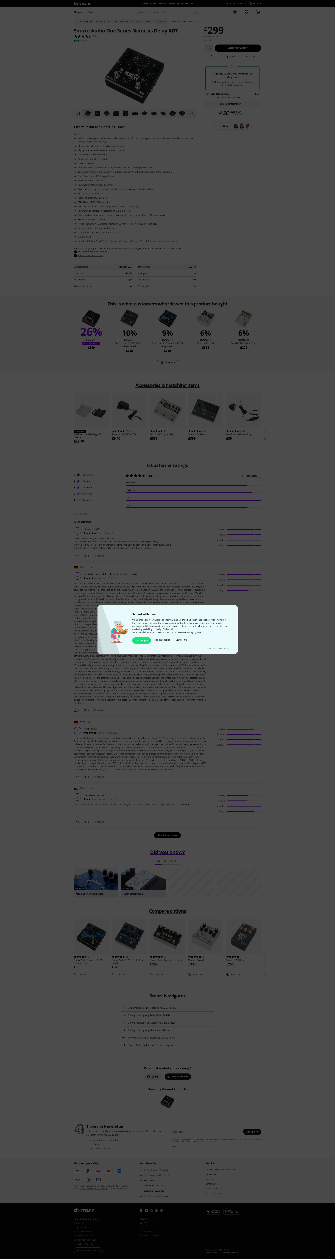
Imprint (210, 648)
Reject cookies (163, 639)
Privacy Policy (223, 648)
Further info (181, 639)
